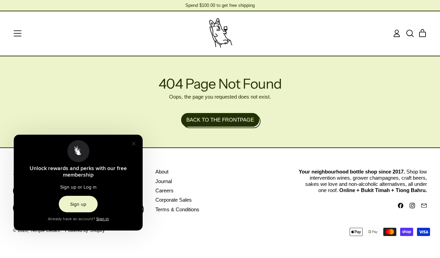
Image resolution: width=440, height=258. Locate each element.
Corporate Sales (173, 200)
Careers (164, 190)
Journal (163, 181)
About (161, 172)
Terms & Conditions (177, 209)
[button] (409, 33)
